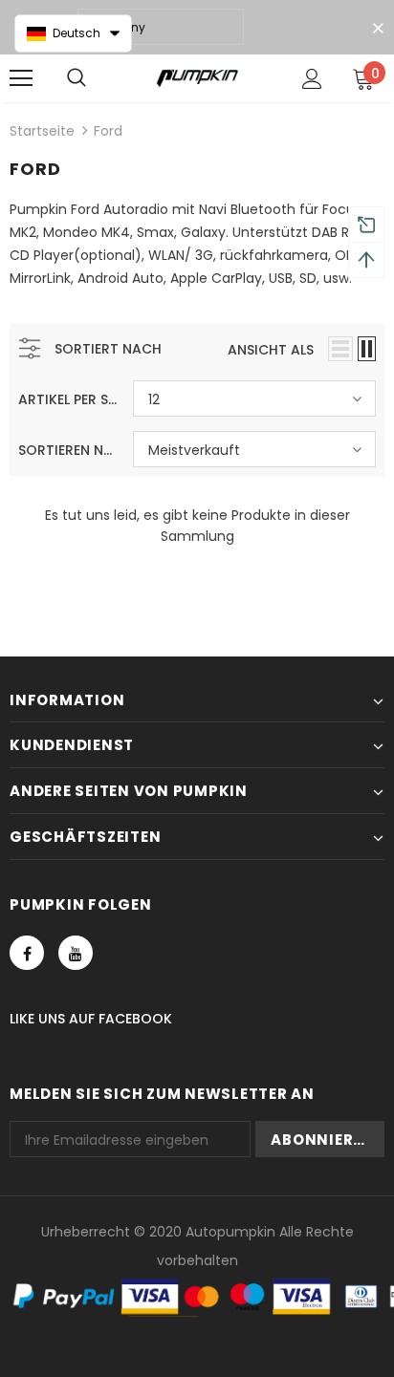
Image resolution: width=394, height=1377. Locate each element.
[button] (73, 33)
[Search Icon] (76, 78)
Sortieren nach (68, 450)
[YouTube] (75, 953)
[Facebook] (27, 953)
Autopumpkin (230, 1231)
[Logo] (197, 77)
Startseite (42, 130)
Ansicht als (271, 349)
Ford (108, 130)
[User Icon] (312, 79)
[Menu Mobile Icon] (21, 78)
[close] (377, 28)
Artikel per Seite (68, 399)
